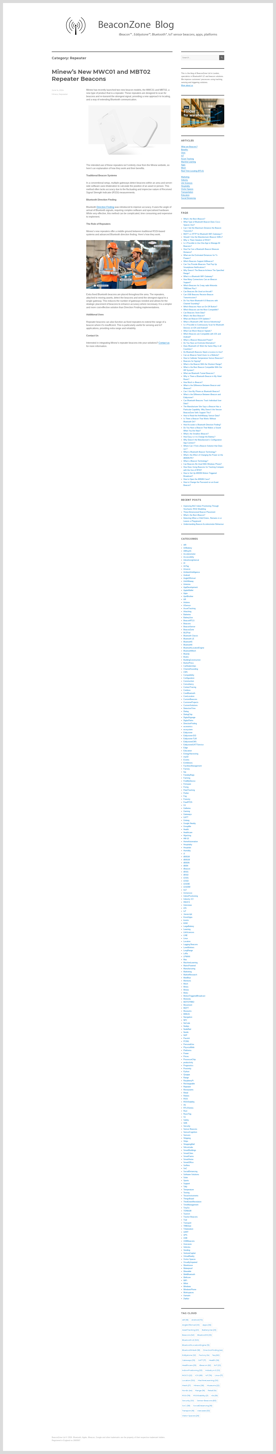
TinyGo (186, 1208)
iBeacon (186, 869)
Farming (186, 778)
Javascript (187, 914)
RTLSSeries (188, 1108)
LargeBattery (188, 926)
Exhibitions (188, 763)
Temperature (188, 1190)
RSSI (185, 1099)
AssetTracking (189, 608)
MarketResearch (190, 975)
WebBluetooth (189, 1274)
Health (186, 829)
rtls (184, 1105)
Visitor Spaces (187, 189)
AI (184, 563)
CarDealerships (189, 666)
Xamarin (186, 1295)
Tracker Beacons (190, 1217)
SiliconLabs (188, 1147)
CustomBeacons (190, 699)
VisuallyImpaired (190, 1262)
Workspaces (188, 1292)
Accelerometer (189, 554)
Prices (186, 1056)
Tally (185, 1186)
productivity (188, 1062)
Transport (187, 1223)
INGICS (186, 902)
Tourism (186, 1214)
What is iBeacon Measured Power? (198, 340)
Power (186, 1053)
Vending (186, 1250)
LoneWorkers (188, 947)
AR (184, 599)
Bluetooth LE (188, 639)
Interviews (187, 905)
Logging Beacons (190, 944)
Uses (183, 153)
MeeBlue (187, 978)
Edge (185, 748)
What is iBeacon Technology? (195, 461)
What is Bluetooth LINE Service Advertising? (202, 322)
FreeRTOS (187, 802)
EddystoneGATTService (193, 745)
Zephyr (186, 1298)
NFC (185, 1020)
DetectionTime (189, 708)
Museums (187, 1011)
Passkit (186, 1038)
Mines (185, 987)
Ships (185, 1141)
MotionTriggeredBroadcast (194, 996)
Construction (188, 681)
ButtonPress (188, 663)
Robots (186, 1096)
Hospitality (185, 186)
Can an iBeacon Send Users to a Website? (201, 355)
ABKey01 (187, 551)
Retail (185, 1093)
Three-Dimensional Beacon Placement (199, 512)
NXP (185, 1035)
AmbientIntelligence (191, 572)
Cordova (186, 690)
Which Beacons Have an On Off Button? (200, 307)
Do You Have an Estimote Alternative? (199, 343)
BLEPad (186, 633)
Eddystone (187, 732)
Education (185, 195)
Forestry (186, 799)
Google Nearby (189, 823)
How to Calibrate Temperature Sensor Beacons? (203, 358)
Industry (184, 180)
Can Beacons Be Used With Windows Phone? (202, 464)
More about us (187, 85)
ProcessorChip (189, 1059)
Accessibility (188, 557)
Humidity (187, 851)
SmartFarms (188, 1156)
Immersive (187, 893)
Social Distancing (188, 198)
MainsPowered (189, 966)
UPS (185, 1235)
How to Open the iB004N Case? (196, 479)
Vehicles (186, 1247)
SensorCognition (190, 1132)
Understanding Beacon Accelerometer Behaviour (203, 524)
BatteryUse (188, 617)
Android (186, 575)
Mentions (187, 981)
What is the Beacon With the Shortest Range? (202, 364)
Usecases (187, 1244)
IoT (182, 156)
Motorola (187, 999)
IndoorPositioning (190, 896)
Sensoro (186, 1135)
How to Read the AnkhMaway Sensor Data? (201, 416)
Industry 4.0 (188, 899)
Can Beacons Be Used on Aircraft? (197, 291)
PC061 (186, 1041)
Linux (185, 938)
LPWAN (186, 956)
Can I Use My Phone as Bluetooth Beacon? (201, 391)
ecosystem (188, 729)
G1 (184, 805)
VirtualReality (188, 1256)
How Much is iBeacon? (193, 382)
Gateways (187, 814)
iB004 (185, 866)
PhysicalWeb (188, 1047)
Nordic (186, 1032)
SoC (185, 1168)
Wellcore (187, 1277)
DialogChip (187, 714)
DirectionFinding (190, 723)
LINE (185, 935)
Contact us (164, 343)
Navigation (187, 1017)
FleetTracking (189, 790)
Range (186, 1078)
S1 (184, 1117)
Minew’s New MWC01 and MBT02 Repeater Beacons (101, 75)
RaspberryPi (188, 1081)
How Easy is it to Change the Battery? (199, 437)
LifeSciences (188, 932)
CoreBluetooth (189, 693)
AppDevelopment (190, 587)
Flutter (186, 793)
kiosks (186, 920)
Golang (186, 820)
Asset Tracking (187, 159)
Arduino (186, 602)
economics (187, 726)
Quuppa (186, 1074)
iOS (185, 908)
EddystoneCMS (190, 742)
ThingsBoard (188, 1199)
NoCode (186, 1023)
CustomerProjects (190, 702)
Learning (186, 929)
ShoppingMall (189, 1144)
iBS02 (185, 875)
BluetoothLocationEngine (193, 648)
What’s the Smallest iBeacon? (196, 434)
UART (185, 1232)
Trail (185, 1220)
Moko (185, 993)
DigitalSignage (189, 717)
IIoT (185, 890)
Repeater (63, 94)
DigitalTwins (188, 720)
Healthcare (187, 832)
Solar (185, 1177)
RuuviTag (187, 1114)
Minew (55, 94)
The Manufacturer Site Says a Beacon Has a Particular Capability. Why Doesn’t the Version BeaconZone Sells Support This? (202, 409)
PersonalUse (188, 1044)
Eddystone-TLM (190, 739)
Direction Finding (105, 207)
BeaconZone (188, 630)
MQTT (186, 1008)
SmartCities (188, 1153)
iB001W (186, 860)
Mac (185, 959)
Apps (183, 165)
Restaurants (188, 1090)
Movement (187, 1005)
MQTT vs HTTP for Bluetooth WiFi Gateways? (202, 234)
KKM (185, 923)
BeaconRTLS (188, 620)
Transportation (187, 192)
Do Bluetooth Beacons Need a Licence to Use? (203, 352)
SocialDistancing (190, 1171)
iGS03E (186, 884)
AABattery (187, 548)
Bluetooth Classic (190, 636)
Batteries (187, 614)
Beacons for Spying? (192, 361)
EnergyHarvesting (190, 754)
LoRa (185, 953)
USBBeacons (189, 1241)
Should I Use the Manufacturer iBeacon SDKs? (203, 237)
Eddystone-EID (189, 735)
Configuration (188, 678)
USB (185, 1238)
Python (186, 1071)
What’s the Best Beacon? (194, 316)
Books (186, 657)
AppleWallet (188, 590)
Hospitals (187, 847)
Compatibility (188, 675)
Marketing (185, 177)
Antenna (186, 584)
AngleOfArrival (189, 578)
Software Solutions (191, 1174)
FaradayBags (188, 775)
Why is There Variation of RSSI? (196, 240)
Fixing (185, 787)
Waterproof (187, 1268)
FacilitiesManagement (192, 766)
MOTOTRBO (188, 1002)
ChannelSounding (190, 669)
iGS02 (186, 881)
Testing (186, 1193)
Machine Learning (188, 162)
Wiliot (185, 1283)
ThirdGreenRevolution (192, 1202)
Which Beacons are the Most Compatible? (200, 310)
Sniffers (186, 1165)
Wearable (187, 1271)
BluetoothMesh (189, 651)
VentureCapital (189, 1253)
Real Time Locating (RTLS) (192, 171)
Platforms (187, 1050)
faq (184, 772)
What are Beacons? (189, 147)
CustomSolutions (190, 705)
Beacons (187, 624)
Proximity (187, 1068)
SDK (185, 1123)
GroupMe (187, 826)
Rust (185, 1111)
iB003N (186, 863)
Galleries (187, 808)
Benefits (184, 150)
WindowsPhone (189, 1289)
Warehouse (188, 1265)
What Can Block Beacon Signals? (197, 331)
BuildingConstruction (192, 660)
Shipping (187, 1138)
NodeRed (187, 1029)
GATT (185, 817)
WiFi (185, 1280)
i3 (184, 854)
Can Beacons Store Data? (194, 313)
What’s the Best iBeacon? (194, 219)
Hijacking (187, 835)
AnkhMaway (188, 581)
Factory (186, 769)
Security (186, 1126)
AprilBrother (188, 596)
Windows (187, 1286)
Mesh (183, 168)
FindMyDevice (189, 781)
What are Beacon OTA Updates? (196, 319)
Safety (186, 1120)
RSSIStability (189, 1102)
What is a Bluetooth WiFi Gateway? (198, 276)
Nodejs (186, 1026)
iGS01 (186, 878)
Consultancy (188, 684)
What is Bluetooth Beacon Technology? (199, 452)
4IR (184, 545)
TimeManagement (190, 1205)
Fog (185, 796)
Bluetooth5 (187, 642)
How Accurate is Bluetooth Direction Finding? (202, 425)
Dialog (186, 711)
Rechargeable (189, 1084)
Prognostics (188, 1065)
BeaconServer (189, 627)
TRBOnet (187, 1226)
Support (186, 1183)
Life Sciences (186, 183)
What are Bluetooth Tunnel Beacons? (198, 373)
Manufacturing (189, 969)
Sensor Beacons (190, 1129)
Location (186, 941)
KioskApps (187, 917)
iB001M (186, 857)
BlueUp (186, 654)
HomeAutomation (190, 841)
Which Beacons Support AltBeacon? (198, 261)
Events (186, 760)
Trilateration (188, 1229)
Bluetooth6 (187, 645)
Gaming (186, 811)
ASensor (187, 605)
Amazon (186, 569)
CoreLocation (188, 696)
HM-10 (186, 838)
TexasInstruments (190, 1196)
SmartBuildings (189, 1150)
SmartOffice (188, 1162)
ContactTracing (189, 687)
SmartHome (188, 1159)
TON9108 (187, 1211)
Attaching (187, 611)
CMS (185, 672)
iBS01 (185, 872)
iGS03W (186, 887)
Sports (186, 1180)
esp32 (185, 757)
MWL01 (186, 1014)
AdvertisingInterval (191, 560)
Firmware (187, 784)
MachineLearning (190, 963)
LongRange (188, 950)
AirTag (186, 566)
